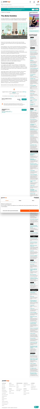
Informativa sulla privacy (4, 397)
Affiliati (25, 386)
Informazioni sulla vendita (26, 391)
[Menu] (1, 1)
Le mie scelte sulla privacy (4, 405)
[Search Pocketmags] (2, 4)
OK (29, 210)
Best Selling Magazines (3, 388)
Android (17, 386)
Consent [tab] (6, 200)
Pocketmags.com (33, 386)
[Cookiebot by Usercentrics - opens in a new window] (34, 197)
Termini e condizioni (5, 401)
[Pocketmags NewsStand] (6, 2)
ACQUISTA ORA (24, 99)
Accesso (25, 394)
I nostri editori (4, 393)
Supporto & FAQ (11, 384)
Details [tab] (20, 200)
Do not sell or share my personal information (10, 210)
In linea (17, 387)
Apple (17, 384)
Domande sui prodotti (27, 384)
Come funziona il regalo (11, 391)
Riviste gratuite (4, 390)
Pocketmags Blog (4, 391)
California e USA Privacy (4, 399)
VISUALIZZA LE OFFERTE (24, 110)
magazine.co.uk (33, 387)
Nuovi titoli (3, 386)
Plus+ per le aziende (5, 394)
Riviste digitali (18, 390)
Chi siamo (32, 384)
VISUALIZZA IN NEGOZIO (34, 31)
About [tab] (33, 200)
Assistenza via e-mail (12, 386)
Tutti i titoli (3, 384)
